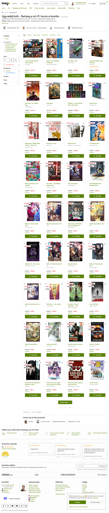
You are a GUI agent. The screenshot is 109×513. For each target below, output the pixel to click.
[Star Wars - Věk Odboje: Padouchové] (54, 180)
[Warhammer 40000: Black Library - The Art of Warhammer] (33, 140)
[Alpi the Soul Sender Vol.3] (97, 221)
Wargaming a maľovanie (20, 8)
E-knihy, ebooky (45, 421)
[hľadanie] (66, 3)
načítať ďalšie (64, 402)
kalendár (35, 3)
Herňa (84, 488)
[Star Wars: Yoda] (76, 59)
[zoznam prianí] (40, 41)
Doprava (31, 487)
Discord (6, 490)
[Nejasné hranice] (76, 261)
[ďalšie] (69, 407)
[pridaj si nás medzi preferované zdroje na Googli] (26, 506)
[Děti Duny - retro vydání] (54, 301)
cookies (82, 496)
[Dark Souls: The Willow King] (33, 100)
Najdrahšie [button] (45, 35)
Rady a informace (60, 488)
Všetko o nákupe (33, 485)
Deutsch (32, 501)
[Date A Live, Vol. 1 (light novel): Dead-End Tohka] (54, 379)
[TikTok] (21, 506)
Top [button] (24, 35)
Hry (9, 8)
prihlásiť (93, 3)
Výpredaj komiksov (59, 28)
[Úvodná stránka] (2, 12)
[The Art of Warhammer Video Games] (33, 59)
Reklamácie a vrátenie (35, 490)
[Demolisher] (54, 100)
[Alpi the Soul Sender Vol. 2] (33, 301)
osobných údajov (103, 469)
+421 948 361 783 (80, 2)
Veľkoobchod (59, 490)
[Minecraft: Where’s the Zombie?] (33, 180)
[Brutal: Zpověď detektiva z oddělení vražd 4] (33, 379)
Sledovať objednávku (34, 492)
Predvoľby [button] (95, 498)
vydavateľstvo (75, 434)
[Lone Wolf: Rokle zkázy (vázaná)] (97, 59)
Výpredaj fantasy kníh (13, 28)
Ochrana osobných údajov (62, 487)
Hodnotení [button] (52, 35)
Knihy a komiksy (39, 8)
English (32, 499)
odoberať (102, 466)
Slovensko (33, 497)
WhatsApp (6, 492)
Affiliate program (60, 494)
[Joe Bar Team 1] (97, 379)
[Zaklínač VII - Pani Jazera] (33, 261)
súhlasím (77, 502)
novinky (14, 3)
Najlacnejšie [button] (37, 35)
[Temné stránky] (97, 301)
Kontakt (84, 485)
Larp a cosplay (51, 8)
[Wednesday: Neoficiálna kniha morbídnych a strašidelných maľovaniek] (76, 221)
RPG (30, 8)
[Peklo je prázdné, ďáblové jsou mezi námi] (76, 379)
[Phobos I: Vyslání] (97, 340)
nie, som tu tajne (95, 502)
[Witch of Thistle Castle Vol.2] (97, 261)
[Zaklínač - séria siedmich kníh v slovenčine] (76, 100)
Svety (3, 8)
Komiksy (31, 421)
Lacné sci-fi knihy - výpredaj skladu (36, 28)
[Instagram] (8, 506)
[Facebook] (3, 506)
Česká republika (34, 495)
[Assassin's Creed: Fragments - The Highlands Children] (76, 301)
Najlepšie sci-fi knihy (74, 421)
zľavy (22, 3)
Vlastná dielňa (75, 433)
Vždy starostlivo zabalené (100, 433)
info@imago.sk (8, 488)
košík (104, 3)
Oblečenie (71, 8)
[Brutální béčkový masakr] (76, 340)
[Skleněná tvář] (76, 140)
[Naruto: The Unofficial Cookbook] (54, 59)
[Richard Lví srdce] (54, 140)
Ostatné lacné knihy (77, 28)
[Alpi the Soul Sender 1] (33, 340)
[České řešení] (97, 100)
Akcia (6, 12)
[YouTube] (17, 506)
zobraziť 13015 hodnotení (9, 448)
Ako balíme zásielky (34, 488)
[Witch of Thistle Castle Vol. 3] (54, 261)
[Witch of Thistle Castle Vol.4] (33, 221)
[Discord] (12, 506)
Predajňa (84, 487)
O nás (83, 490)
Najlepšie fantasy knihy (59, 421)
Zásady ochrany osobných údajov (78, 506)
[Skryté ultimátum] (76, 180)
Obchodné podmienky (61, 485)
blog (28, 3)
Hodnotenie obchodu (88, 492)
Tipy (78, 8)
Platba (36, 487)
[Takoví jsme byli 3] (54, 340)
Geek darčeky (62, 8)
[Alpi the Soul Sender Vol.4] (54, 221)
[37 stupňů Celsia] (97, 140)
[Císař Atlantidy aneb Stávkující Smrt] (97, 180)
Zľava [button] (58, 35)
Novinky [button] (29, 35)
